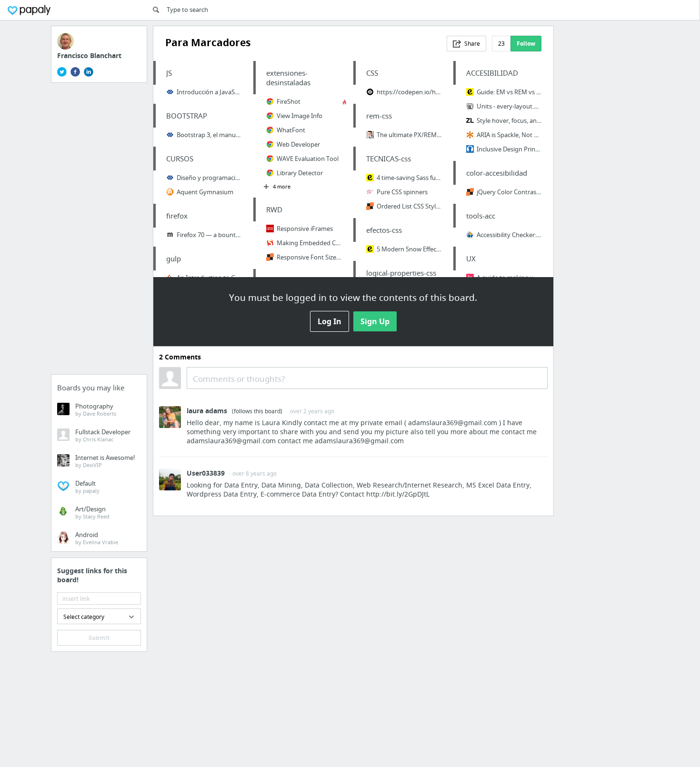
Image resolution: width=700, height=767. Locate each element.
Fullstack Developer (102, 435)
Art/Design (92, 512)
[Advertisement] (99, 231)
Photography (95, 409)
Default (87, 486)
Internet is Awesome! (105, 460)
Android (96, 538)
